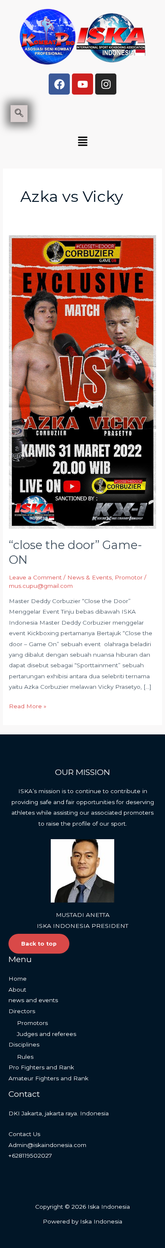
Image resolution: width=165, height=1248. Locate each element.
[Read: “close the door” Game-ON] (82, 381)
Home (17, 978)
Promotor (129, 577)
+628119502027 (30, 1155)
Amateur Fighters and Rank (48, 1078)
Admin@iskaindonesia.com (47, 1145)
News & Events (89, 577)
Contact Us (24, 1134)
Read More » (28, 705)
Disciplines (23, 1044)
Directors (21, 1011)
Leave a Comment (35, 577)
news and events (33, 1000)
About (17, 989)
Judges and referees (46, 1033)
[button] (82, 142)
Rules (25, 1056)
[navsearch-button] (19, 113)
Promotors (32, 1023)
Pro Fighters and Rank (41, 1067)
